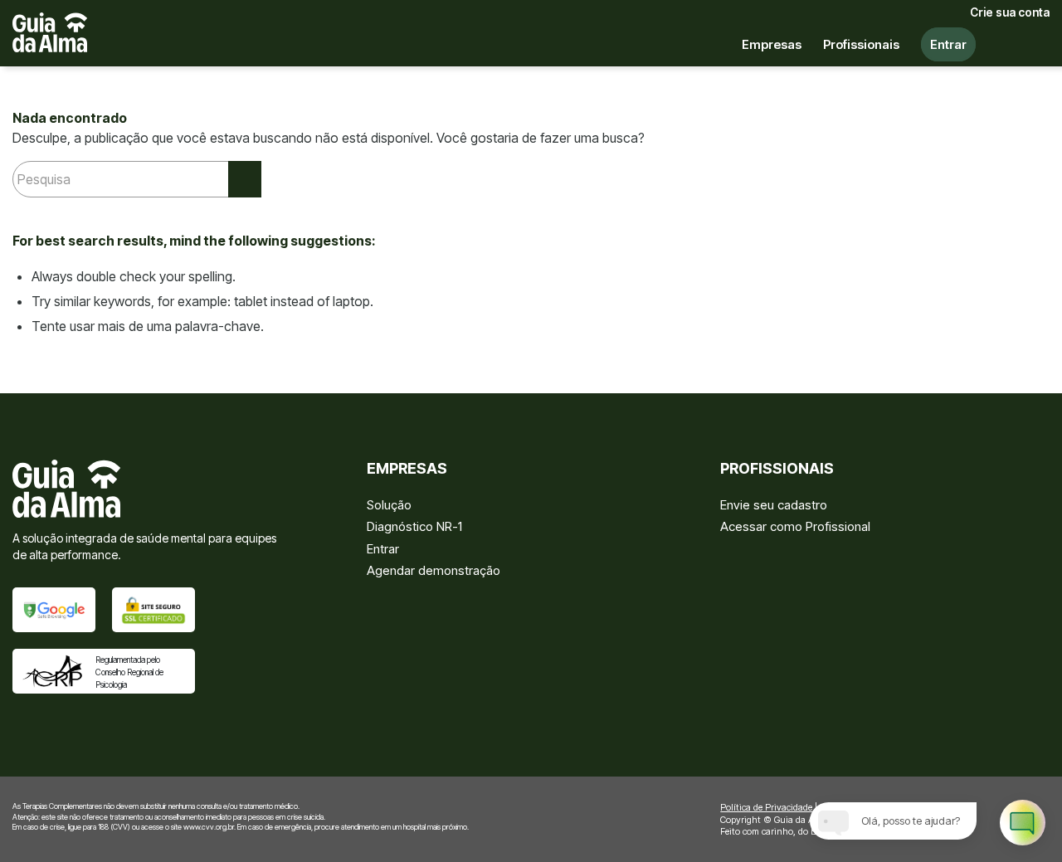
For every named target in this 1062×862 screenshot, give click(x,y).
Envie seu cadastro (773, 505)
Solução (389, 505)
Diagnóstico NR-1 (414, 526)
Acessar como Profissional (795, 526)
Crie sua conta (1010, 12)
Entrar (383, 549)
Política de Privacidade (766, 807)
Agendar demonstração (433, 570)
